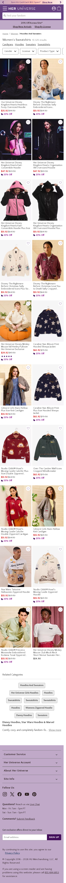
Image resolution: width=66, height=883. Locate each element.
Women (14, 34)
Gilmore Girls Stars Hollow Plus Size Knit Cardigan (14, 409)
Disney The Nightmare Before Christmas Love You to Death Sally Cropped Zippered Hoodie (47, 286)
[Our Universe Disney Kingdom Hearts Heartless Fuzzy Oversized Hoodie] (15, 79)
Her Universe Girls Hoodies (24, 693)
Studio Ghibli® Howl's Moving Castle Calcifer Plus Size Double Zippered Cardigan (14, 471)
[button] (4, 8)
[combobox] (31, 15)
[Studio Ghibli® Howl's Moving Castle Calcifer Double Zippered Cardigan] (15, 506)
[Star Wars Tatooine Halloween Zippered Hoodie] (15, 566)
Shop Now (47, 2)
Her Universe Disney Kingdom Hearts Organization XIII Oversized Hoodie (47, 165)
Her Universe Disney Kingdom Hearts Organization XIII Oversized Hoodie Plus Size (47, 226)
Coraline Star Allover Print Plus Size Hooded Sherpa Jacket (46, 410)
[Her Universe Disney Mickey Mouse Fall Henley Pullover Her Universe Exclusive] (15, 321)
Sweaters (42, 715)
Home (5, 34)
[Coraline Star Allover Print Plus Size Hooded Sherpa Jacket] (48, 384)
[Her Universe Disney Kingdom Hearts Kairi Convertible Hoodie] (15, 139)
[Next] (61, 2)
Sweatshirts (14, 700)
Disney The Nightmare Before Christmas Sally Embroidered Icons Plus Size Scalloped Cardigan (15, 286)
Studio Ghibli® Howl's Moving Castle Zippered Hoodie (45, 592)
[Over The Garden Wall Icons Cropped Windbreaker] (48, 445)
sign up (54, 837)
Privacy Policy (12, 853)
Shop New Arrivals (22, 27)
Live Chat (35, 804)
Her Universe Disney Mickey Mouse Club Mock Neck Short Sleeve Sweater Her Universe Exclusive (47, 652)
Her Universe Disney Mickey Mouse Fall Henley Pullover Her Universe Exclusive (15, 347)
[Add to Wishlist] (28, 61)
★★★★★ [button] (6, 356)
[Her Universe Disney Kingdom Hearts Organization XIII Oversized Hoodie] (48, 139)
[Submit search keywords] (4, 15)
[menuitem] (59, 8)
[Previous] (3, 2)
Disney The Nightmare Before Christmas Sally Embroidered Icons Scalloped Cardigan (44, 105)
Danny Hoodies (24, 715)
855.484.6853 (52, 872)
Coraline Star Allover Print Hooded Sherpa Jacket (46, 345)
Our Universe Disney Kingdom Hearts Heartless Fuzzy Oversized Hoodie (14, 105)
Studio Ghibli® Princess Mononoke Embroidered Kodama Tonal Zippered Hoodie (13, 652)
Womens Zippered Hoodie (39, 708)
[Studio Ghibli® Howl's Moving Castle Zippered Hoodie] (48, 566)
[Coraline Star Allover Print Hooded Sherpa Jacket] (48, 321)
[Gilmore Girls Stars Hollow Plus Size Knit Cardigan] (15, 384)
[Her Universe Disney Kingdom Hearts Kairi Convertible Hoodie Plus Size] (15, 200)
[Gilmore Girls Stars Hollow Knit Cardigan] (48, 506)
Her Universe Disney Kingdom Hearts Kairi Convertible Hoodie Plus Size (15, 226)
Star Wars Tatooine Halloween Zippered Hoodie (15, 590)
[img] (4, 794)
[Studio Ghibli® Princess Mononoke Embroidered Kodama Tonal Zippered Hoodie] (15, 627)
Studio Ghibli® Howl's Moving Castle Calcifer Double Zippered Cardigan (14, 531)
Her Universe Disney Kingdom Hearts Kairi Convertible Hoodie (11, 165)
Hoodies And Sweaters (31, 685)
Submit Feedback (26, 819)
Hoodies (48, 693)
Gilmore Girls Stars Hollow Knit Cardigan (46, 530)
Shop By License (43, 27)
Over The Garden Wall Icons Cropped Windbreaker (47, 469)
